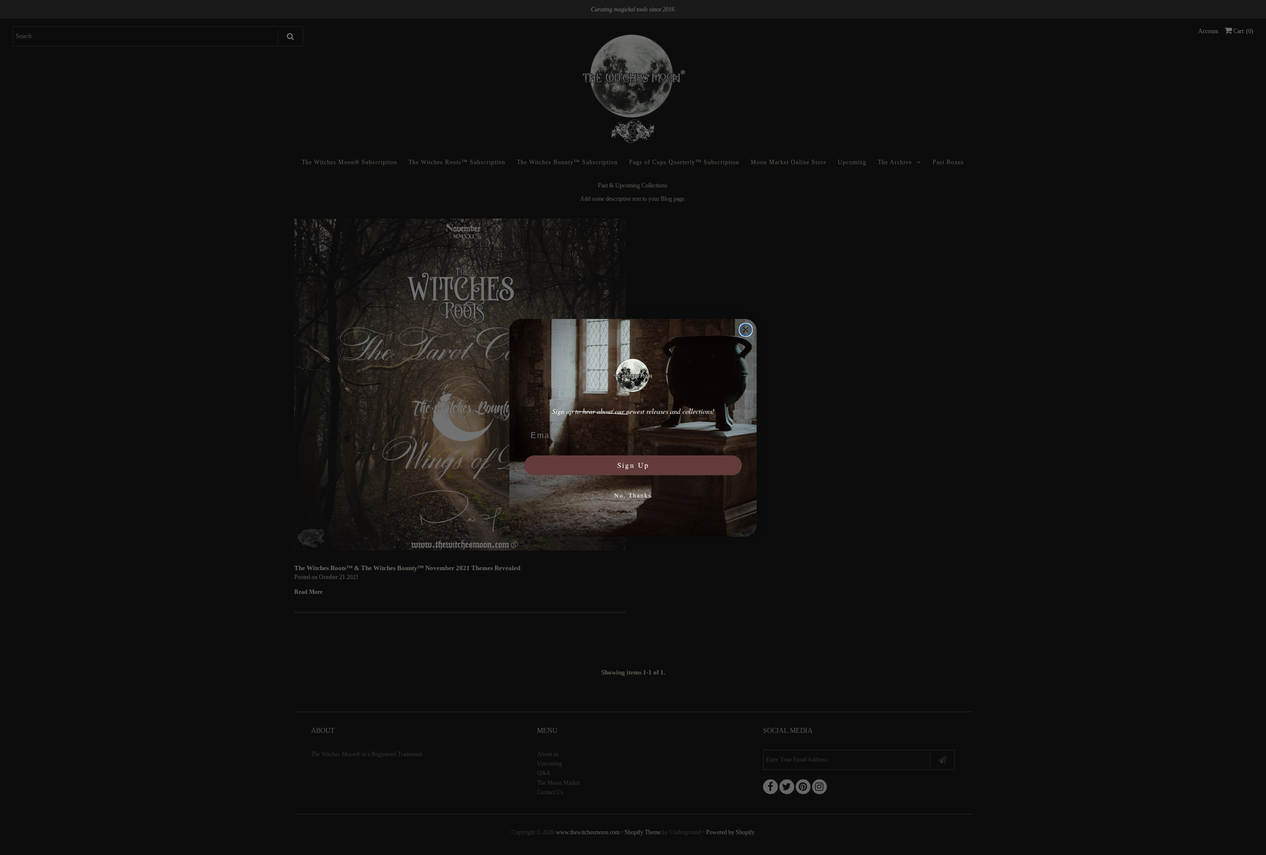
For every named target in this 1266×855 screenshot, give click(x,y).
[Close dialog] (746, 330)
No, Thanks (633, 495)
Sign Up (633, 465)
